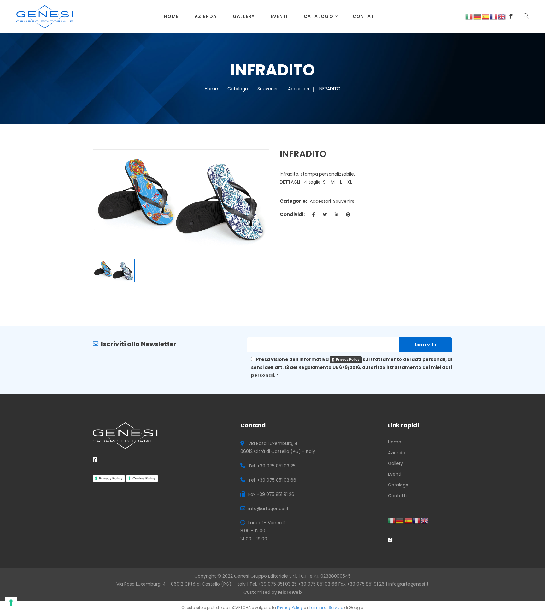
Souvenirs (267, 89)
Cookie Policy (143, 478)
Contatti (366, 16)
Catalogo (318, 16)
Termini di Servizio (326, 607)
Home (171, 16)
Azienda (206, 16)
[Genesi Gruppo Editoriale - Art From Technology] (44, 16)
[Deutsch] (477, 16)
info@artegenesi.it (408, 584)
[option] (181, 199)
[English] (502, 16)
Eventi (279, 16)
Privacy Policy (347, 359)
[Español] (486, 16)
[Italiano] (469, 16)
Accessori (298, 89)
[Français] (494, 16)
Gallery (244, 16)
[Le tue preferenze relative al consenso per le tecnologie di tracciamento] (11, 603)
